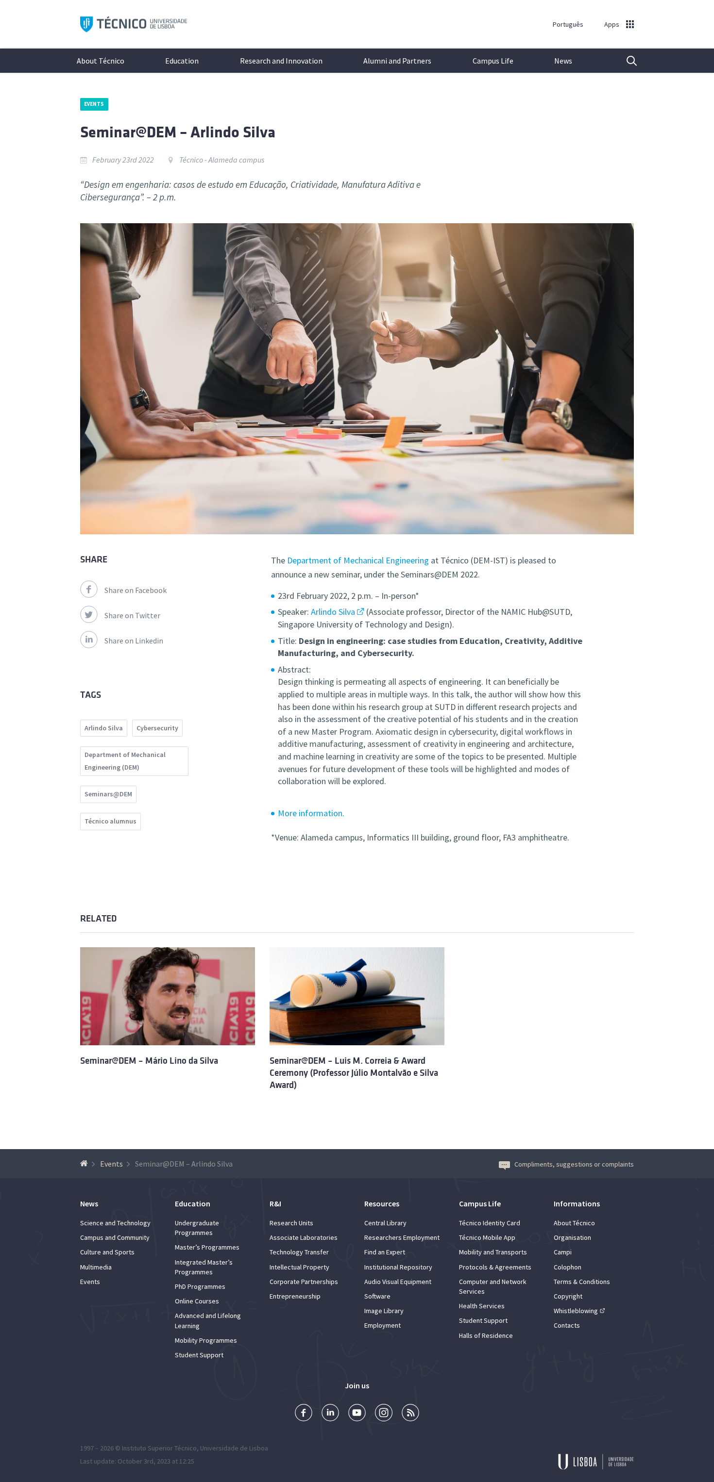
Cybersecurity (157, 728)
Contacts (567, 1325)
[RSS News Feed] (410, 1414)
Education (182, 61)
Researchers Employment (402, 1237)
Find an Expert (384, 1252)
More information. (311, 813)
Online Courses (197, 1301)
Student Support (199, 1354)
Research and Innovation (281, 61)
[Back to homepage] (85, 1164)
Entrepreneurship (295, 1296)
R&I (275, 1203)
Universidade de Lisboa (234, 1448)
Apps (611, 24)
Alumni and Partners (397, 61)
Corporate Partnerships (304, 1281)
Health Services (482, 1305)
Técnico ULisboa (133, 24)
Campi (563, 1252)
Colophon (567, 1267)
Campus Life (493, 61)
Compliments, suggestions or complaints (574, 1164)
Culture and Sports (107, 1252)
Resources (381, 1203)
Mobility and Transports (493, 1252)
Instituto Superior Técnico (159, 1448)
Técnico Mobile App (487, 1237)
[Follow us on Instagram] (383, 1414)
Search (625, 61)
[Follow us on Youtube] (357, 1414)
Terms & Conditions (582, 1281)
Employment (382, 1325)
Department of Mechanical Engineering (358, 560)
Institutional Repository (398, 1267)
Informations (577, 1203)
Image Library (384, 1310)
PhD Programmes (200, 1286)
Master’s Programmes (207, 1247)
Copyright (568, 1296)
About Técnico (100, 61)
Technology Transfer (299, 1252)
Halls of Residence (486, 1335)
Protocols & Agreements (495, 1267)
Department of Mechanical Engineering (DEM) (125, 761)
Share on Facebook (135, 590)
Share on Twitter (132, 615)
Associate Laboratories (304, 1237)
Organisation (572, 1237)
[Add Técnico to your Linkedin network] (330, 1414)
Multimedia (96, 1267)
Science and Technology (115, 1223)
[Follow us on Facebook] (303, 1414)
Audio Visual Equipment (397, 1281)
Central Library (385, 1223)
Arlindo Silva (333, 611)
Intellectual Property (299, 1267)
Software (377, 1296)
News (563, 61)
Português (568, 24)
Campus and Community (115, 1237)
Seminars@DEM (108, 794)
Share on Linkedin (133, 640)
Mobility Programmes (206, 1340)
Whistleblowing (576, 1310)
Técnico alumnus (110, 821)
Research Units (291, 1223)
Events (94, 103)
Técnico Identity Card (489, 1223)
